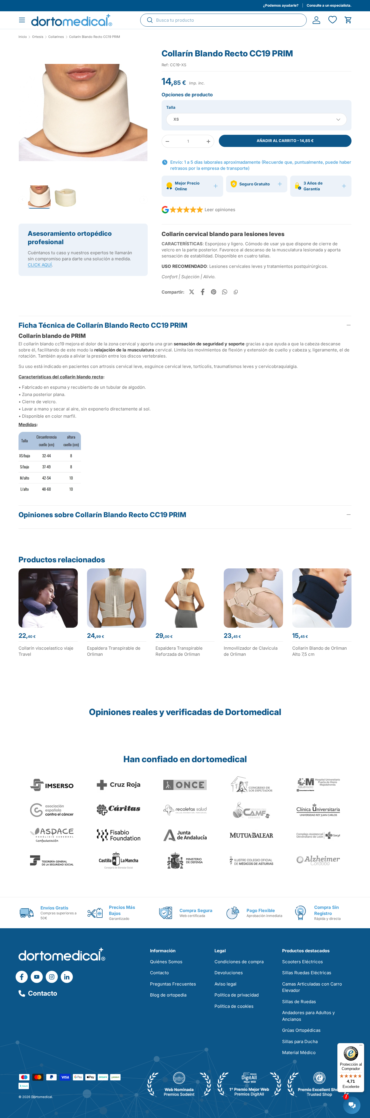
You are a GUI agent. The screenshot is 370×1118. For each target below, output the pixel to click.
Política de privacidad (236, 995)
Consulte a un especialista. (329, 5)
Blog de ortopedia (168, 995)
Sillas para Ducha (300, 1041)
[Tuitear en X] (191, 291)
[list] (83, 114)
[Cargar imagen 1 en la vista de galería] (83, 112)
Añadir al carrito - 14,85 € (285, 140)
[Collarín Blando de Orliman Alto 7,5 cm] (322, 598)
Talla (170, 107)
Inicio (22, 36)
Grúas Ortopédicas (301, 1030)
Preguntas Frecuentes (173, 984)
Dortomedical (41, 1097)
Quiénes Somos (166, 961)
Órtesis (37, 36)
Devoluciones (228, 972)
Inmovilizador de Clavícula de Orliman (251, 651)
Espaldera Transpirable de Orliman (113, 651)
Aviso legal (225, 984)
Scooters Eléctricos (302, 961)
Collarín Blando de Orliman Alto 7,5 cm (319, 651)
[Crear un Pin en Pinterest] (213, 291)
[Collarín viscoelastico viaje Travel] (48, 598)
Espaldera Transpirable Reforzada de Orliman (179, 651)
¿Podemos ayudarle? (281, 5)
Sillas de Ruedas (299, 1001)
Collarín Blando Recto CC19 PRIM (94, 36)
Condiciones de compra (239, 961)
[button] (348, 20)
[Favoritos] (332, 20)
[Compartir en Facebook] (202, 291)
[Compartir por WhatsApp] (224, 291)
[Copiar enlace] (235, 291)
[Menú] (360, 1046)
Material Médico (299, 1052)
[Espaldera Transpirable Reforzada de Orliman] (185, 598)
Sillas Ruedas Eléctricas (306, 972)
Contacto (42, 993)
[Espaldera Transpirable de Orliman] (116, 598)
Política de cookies (234, 1006)
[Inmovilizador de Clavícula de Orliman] (253, 598)
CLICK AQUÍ (40, 265)
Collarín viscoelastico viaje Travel (45, 651)
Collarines (56, 36)
